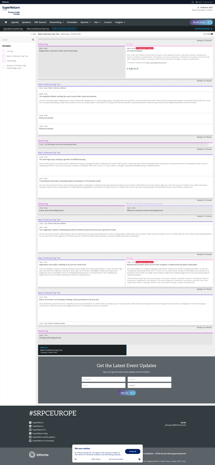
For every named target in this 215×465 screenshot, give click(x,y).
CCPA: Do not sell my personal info (170, 453)
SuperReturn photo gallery (43, 437)
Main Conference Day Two (64, 28)
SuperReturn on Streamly (43, 440)
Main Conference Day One (38, 28)
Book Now (199, 22)
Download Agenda (202, 29)
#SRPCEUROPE (52, 413)
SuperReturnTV (39, 429)
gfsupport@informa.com (175, 425)
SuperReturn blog (40, 433)
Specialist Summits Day (13, 28)
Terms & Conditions (145, 453)
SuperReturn (37, 422)
